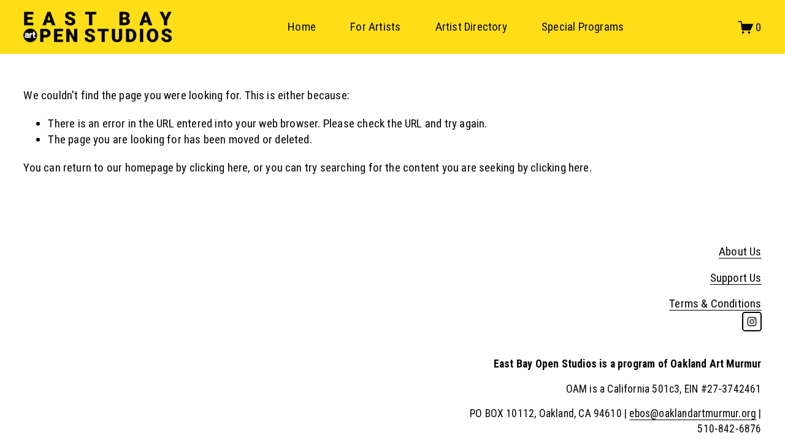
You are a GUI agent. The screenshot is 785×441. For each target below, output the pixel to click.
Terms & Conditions (715, 303)
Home (302, 27)
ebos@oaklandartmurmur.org (692, 413)
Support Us (736, 278)
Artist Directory (471, 27)
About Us (740, 251)
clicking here (219, 167)
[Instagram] (752, 321)
